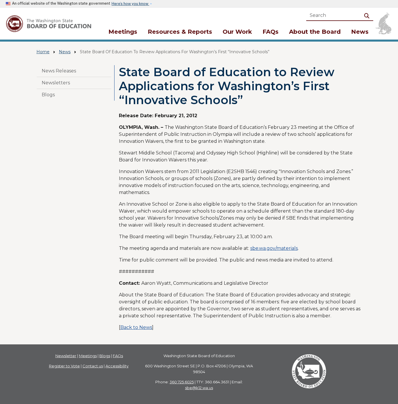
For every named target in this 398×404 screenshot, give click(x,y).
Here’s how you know (130, 3)
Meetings (122, 31)
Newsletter (65, 355)
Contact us (92, 366)
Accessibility (116, 366)
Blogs (48, 94)
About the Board (315, 31)
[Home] (49, 23)
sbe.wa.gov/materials (274, 248)
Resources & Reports (180, 31)
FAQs (271, 31)
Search (368, 15)
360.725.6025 (182, 382)
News (360, 31)
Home (43, 51)
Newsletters (56, 83)
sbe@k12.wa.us (199, 387)
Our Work (237, 31)
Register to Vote (64, 366)
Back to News (136, 327)
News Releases (59, 71)
